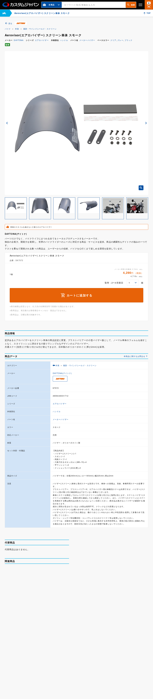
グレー (120, 40)
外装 (17, 28)
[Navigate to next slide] (146, 123)
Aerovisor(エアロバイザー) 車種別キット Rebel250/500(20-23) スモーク (49, 605)
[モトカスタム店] (4, 13)
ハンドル (64, 40)
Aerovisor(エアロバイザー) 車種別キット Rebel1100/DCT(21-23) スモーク (49, 669)
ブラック (128, 40)
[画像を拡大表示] (141, 187)
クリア (113, 40)
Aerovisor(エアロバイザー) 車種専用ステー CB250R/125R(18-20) (49, 573)
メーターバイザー (87, 40)
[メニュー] (140, 4)
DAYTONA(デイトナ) (62, 373)
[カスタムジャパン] (20, 4)
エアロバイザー (42, 40)
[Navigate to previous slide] (7, 123)
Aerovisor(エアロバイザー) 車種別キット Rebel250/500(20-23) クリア (49, 637)
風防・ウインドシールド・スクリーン (40, 28)
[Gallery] (76, 123)
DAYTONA (18, 40)
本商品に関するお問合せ (134, 356)
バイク (8, 28)
